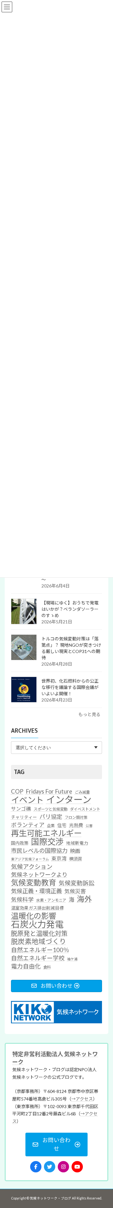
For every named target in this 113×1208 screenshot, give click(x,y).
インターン (68, 799)
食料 (47, 967)
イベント (27, 800)
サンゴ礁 (21, 809)
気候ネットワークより (39, 874)
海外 (84, 899)
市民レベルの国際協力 (39, 850)
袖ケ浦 (72, 959)
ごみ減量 (82, 791)
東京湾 (59, 858)
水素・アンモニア (51, 900)
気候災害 (75, 891)
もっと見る (89, 714)
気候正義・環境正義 (36, 890)
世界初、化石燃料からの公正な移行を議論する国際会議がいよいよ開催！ (70, 687)
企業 (51, 825)
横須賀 (75, 858)
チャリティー (24, 817)
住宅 (62, 825)
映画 (75, 851)
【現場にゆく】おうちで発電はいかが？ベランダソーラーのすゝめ (70, 609)
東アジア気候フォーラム (30, 859)
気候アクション (31, 866)
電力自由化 (26, 966)
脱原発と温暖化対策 (39, 933)
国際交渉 (47, 842)
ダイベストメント (85, 809)
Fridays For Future (49, 791)
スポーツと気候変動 (50, 809)
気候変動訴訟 (76, 883)
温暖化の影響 (33, 915)
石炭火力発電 (37, 924)
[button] (56, 1145)
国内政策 (20, 843)
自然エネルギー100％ (40, 949)
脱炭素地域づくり (38, 941)
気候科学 (22, 899)
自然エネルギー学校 (38, 957)
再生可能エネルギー (46, 833)
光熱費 (76, 825)
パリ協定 (51, 816)
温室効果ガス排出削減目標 (37, 907)
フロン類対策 (76, 817)
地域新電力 (77, 843)
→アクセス (82, 1098)
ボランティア (28, 824)
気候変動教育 (33, 882)
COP (17, 791)
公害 (89, 826)
